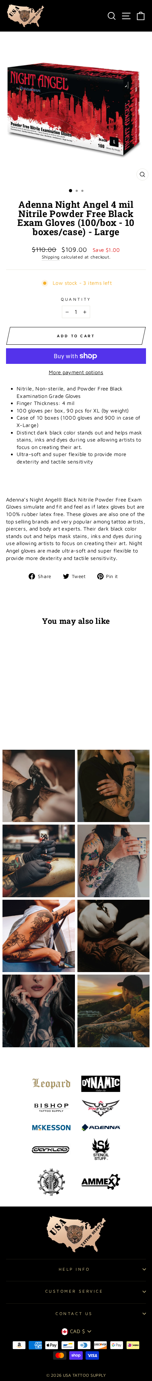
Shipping (51, 257)
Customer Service (74, 1291)
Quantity (76, 299)
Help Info (74, 1269)
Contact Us (74, 1313)
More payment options (76, 372)
